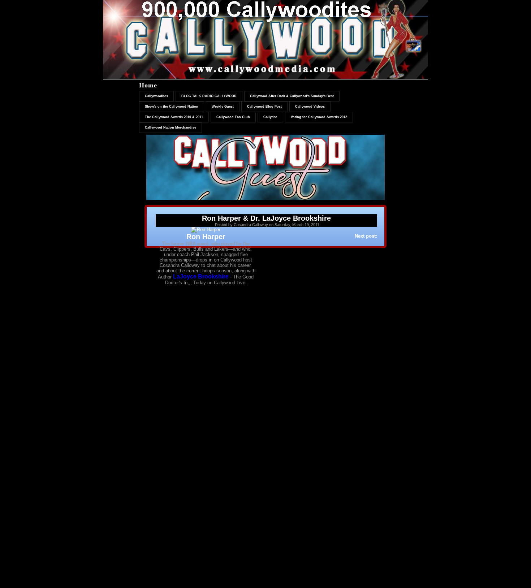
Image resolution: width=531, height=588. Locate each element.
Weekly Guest (223, 106)
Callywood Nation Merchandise (170, 127)
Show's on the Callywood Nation (171, 106)
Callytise (270, 117)
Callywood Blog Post (264, 106)
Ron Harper (205, 237)
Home (148, 85)
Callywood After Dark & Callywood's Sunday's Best (292, 96)
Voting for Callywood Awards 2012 (319, 117)
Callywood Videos (310, 106)
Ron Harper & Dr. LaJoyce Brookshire (266, 218)
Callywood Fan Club (233, 117)
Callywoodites (156, 96)
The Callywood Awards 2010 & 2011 (174, 117)
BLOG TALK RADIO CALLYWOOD (209, 96)
